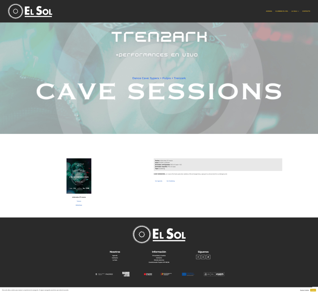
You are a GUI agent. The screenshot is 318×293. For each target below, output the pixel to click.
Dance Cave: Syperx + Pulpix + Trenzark (159, 78)
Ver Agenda (158, 181)
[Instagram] (203, 257)
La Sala (294, 11)
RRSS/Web (79, 205)
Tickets (79, 201)
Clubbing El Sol (281, 11)
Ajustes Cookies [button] (304, 290)
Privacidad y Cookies (159, 255)
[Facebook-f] (198, 257)
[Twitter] (208, 257)
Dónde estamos (159, 260)
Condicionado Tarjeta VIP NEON (159, 262)
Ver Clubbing (171, 181)
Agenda (269, 11)
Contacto (306, 11)
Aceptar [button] (313, 290)
